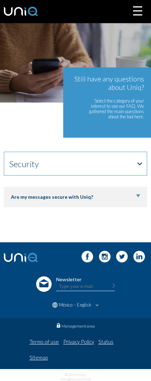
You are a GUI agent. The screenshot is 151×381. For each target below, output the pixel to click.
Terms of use (44, 342)
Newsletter (68, 279)
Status (105, 342)
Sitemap (38, 357)
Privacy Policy (78, 342)
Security (24, 164)
